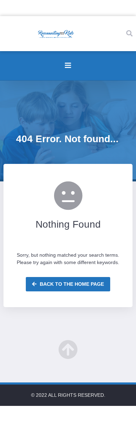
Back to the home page (71, 284)
